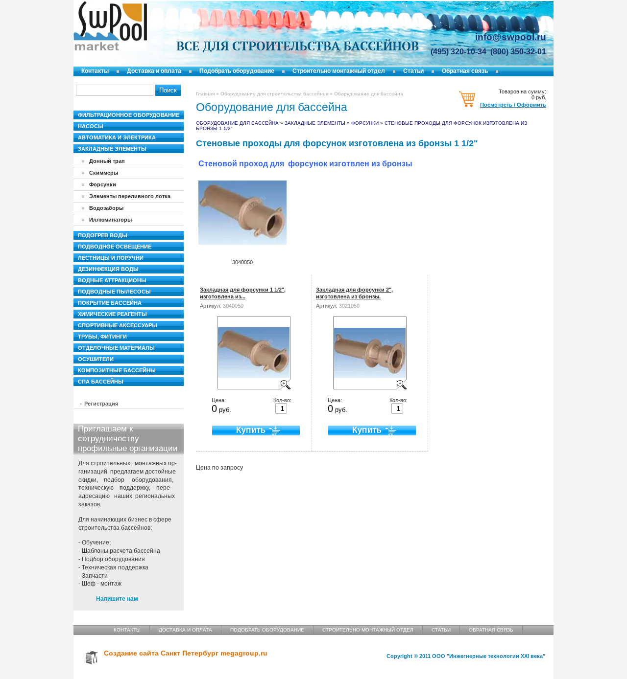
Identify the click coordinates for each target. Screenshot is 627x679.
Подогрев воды (102, 235)
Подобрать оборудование (236, 71)
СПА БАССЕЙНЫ (100, 382)
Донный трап (107, 161)
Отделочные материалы (116, 348)
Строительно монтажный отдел (338, 71)
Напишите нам (117, 598)
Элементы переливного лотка (129, 196)
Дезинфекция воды (108, 269)
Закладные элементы (315, 123)
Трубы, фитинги (102, 337)
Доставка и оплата (154, 71)
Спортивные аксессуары (117, 325)
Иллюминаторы (110, 220)
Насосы (90, 126)
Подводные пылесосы (114, 291)
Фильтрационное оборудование (128, 115)
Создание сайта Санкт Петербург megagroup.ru (185, 653)
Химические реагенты (112, 314)
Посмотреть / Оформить (513, 105)
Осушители (96, 359)
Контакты (95, 71)
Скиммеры (103, 173)
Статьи (413, 71)
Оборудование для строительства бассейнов (274, 93)
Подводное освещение (114, 246)
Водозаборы (106, 208)
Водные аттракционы (112, 280)
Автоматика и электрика (117, 137)
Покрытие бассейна (110, 303)
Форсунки (365, 123)
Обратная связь (465, 71)
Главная (205, 93)
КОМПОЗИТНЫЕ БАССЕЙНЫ (117, 370)
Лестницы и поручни (111, 258)
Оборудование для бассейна (237, 123)
